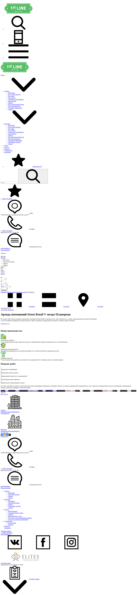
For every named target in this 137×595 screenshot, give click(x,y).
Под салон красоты (14, 94)
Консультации (12, 511)
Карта (6, 145)
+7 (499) (6, 199)
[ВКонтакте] (2, 435)
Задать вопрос (5, 250)
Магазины (11, 93)
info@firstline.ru (5, 248)
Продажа (7, 124)
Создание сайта (6, 563)
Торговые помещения (15, 108)
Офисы (10, 103)
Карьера (10, 524)
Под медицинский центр (16, 104)
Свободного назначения (15, 99)
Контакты (7, 152)
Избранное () (37, 166)
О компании (8, 150)
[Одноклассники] (4, 435)
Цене (5, 310)
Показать (4, 290)
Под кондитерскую (14, 106)
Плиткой (32, 306)
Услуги (6, 147)
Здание (10, 109)
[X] (10, 435)
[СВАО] (3, 272)
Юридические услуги (15, 516)
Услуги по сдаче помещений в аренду (20, 518)
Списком (66, 306)
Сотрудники (12, 523)
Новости (7, 149)
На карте (100, 306)
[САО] (3, 270)
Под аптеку (11, 98)
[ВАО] (3, 267)
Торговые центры (13, 494)
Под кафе (11, 96)
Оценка (10, 514)
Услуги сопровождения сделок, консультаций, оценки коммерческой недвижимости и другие (30, 391)
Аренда (6, 91)
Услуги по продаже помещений (18, 519)
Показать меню (5, 488)
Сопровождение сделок (15, 513)
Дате (2, 310)
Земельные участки (14, 142)
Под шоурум (12, 101)
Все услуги (4, 394)
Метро (3, 274)
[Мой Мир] (7, 435)
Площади (11, 310)
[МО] (3, 269)
